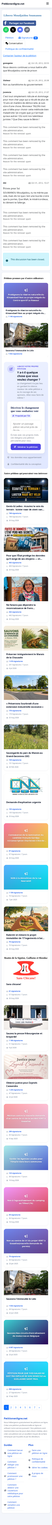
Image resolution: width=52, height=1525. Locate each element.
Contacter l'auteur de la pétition (19, 55)
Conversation (15, 43)
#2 (29, 80)
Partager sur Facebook (21, 23)
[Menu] (47, 4)
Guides (8, 1445)
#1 (29, 63)
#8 (29, 183)
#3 (29, 92)
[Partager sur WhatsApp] (6, 30)
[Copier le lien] (27, 30)
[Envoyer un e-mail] (20, 30)
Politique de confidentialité (19, 48)
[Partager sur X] (13, 30)
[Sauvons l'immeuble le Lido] (26, 340)
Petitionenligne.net (13, 3)
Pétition (9, 37)
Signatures (29, 37)
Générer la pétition (27, 447)
